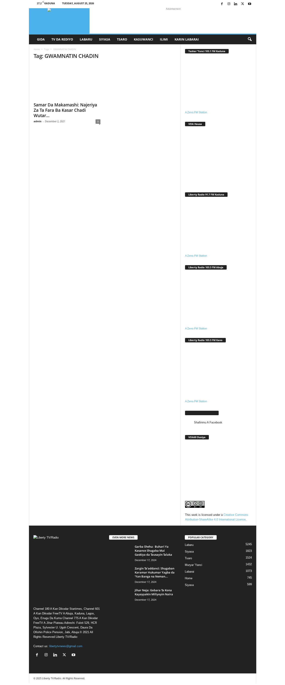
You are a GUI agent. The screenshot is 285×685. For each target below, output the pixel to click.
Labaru (86, 39)
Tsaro (122, 39)
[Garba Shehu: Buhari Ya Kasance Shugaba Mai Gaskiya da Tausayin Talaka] (120, 553)
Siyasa (104, 39)
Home (37, 49)
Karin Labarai (187, 39)
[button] (249, 39)
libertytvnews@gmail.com (65, 646)
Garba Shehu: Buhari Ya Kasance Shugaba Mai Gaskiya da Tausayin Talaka (153, 551)
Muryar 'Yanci (193, 565)
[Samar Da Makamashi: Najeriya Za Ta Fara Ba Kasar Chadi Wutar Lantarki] (67, 82)
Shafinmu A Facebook (201, 413)
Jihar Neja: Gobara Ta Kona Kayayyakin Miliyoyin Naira (154, 592)
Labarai (189, 571)
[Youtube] (249, 4)
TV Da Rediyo (62, 39)
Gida (41, 39)
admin (37, 121)
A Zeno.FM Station (196, 112)
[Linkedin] (235, 4)
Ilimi (164, 39)
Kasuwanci (143, 39)
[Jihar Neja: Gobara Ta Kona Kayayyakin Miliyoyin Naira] (120, 596)
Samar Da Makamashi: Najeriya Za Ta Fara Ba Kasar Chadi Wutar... (65, 110)
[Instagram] (229, 4)
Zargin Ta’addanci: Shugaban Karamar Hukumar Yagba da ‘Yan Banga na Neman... (155, 572)
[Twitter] (242, 4)
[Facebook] (222, 4)
